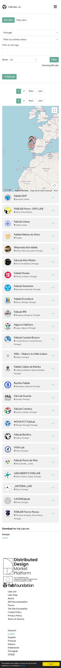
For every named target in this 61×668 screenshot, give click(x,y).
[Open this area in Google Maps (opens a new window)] (7, 190)
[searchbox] (4, 52)
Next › (31, 91)
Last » (40, 91)
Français (12, 641)
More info (22, 665)
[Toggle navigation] (55, 7)
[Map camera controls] (54, 185)
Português (13, 651)
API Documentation (18, 602)
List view (8, 20)
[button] (31, 149)
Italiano (11, 644)
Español (12, 637)
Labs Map (12, 595)
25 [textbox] (11, 60)
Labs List (12, 591)
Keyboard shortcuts (21, 190)
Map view (21, 20)
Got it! (51, 664)
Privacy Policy (15, 615)
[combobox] (30, 32)
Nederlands (13, 648)
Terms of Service (16, 619)
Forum (11, 605)
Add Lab (10, 77)
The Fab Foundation (18, 609)
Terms (56, 190)
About (11, 598)
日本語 (11, 654)
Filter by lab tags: (10, 45)
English (11, 634)
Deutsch (12, 630)
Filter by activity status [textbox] (14, 39)
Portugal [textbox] (7, 32)
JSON (5, 538)
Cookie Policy (14, 612)
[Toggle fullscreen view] (54, 110)
